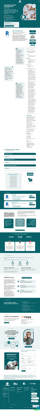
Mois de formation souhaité (30, 362)
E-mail (30, 358)
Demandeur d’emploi (20, 391)
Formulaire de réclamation (34, 398)
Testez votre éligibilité (9, 25)
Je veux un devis (32, 197)
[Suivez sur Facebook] (7, 396)
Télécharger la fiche (33, 43)
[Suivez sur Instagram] (3, 396)
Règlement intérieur (34, 393)
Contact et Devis (32, 33)
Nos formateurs (12, 389)
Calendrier (32, 45)
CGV (18, 404)
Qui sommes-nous (26, 388)
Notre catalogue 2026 (13, 390)
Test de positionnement (26, 277)
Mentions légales (13, 404)
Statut (23, 361)
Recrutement (34, 389)
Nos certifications (26, 389)
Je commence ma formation (20, 230)
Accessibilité (25, 390)
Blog (32, 387)
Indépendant (18, 392)
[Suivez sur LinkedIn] (5, 396)
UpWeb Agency (11, 407)
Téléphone (23, 358)
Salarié (18, 390)
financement (19, 389)
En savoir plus (7, 322)
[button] (36, 409)
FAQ (4, 404)
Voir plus (31, 195)
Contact (32, 391)
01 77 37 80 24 (32, 31)
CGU (24, 404)
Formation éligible (32, 40)
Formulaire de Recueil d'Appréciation (35, 401)
